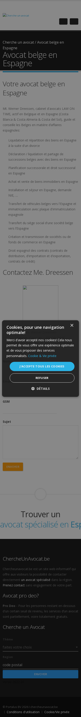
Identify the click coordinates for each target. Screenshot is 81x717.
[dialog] (40, 358)
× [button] (71, 325)
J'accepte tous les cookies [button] (42, 366)
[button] (40, 388)
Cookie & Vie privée (42, 356)
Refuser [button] (42, 378)
